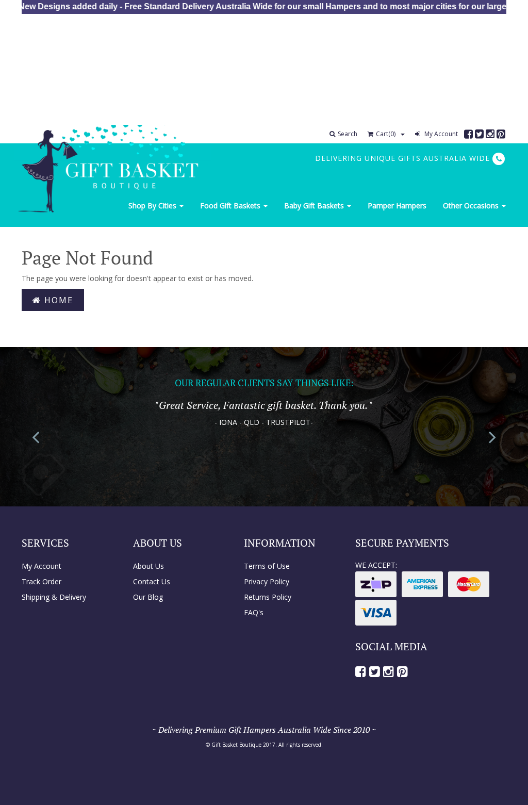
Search (347, 133)
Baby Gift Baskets (315, 205)
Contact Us (151, 581)
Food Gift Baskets (231, 205)
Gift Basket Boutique (236, 744)
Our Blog (148, 597)
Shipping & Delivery (54, 597)
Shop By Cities (153, 205)
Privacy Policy (266, 581)
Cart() (385, 133)
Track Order (41, 581)
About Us (148, 566)
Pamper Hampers (397, 205)
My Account (440, 133)
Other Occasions (472, 205)
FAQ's (253, 612)
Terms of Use (267, 566)
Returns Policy (267, 597)
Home (57, 300)
